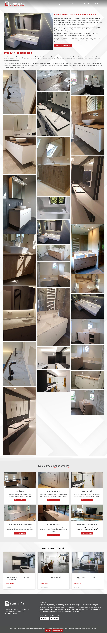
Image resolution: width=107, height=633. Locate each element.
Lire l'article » (10, 583)
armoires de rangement (61, 63)
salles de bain (41, 59)
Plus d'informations (57, 630)
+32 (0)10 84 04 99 (10, 611)
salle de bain (78, 38)
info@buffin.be (20, 611)
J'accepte (47, 630)
